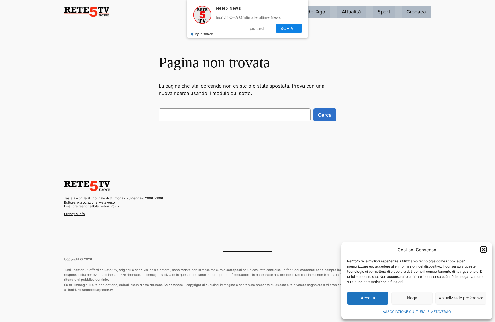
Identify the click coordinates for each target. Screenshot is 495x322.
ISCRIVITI (288, 28)
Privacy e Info (74, 214)
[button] (483, 249)
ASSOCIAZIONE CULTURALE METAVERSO (417, 311)
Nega (412, 297)
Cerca (325, 115)
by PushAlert (204, 33)
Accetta (368, 297)
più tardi (257, 28)
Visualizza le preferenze (461, 297)
